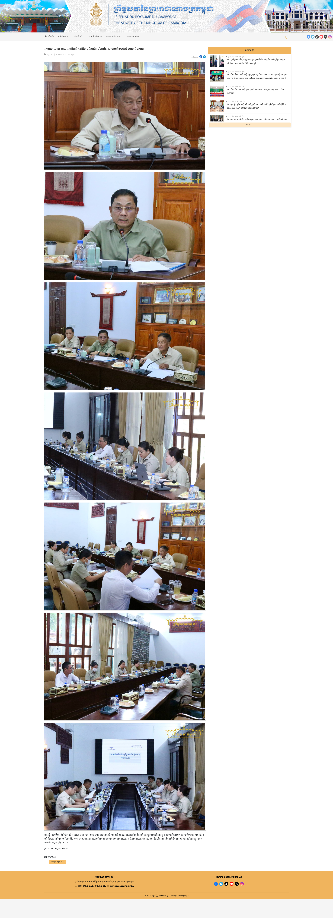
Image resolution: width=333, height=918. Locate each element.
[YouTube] (321, 37)
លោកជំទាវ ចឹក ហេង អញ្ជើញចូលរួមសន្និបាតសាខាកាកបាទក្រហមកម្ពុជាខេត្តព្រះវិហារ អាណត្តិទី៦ (255, 91)
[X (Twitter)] (325, 37)
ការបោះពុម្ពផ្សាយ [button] (134, 36)
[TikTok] (317, 37)
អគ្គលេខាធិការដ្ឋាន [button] (113, 36)
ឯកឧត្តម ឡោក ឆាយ (57, 862)
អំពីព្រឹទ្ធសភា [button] (63, 36)
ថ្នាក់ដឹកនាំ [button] (78, 36)
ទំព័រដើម (50, 36)
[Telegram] (313, 37)
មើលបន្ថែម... (250, 124)
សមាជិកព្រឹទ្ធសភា (95, 36)
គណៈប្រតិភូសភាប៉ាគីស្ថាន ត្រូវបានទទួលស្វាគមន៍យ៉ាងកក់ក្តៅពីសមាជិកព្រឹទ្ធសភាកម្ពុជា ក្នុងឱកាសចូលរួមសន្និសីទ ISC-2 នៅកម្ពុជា (256, 61)
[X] (237, 884)
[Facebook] (308, 37)
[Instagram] (330, 37)
